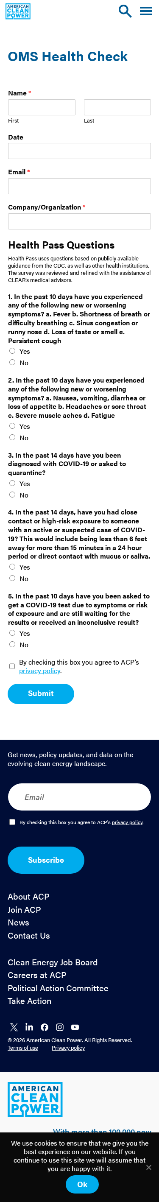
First (13, 120)
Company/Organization (47, 207)
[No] (148, 1167)
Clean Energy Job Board (53, 962)
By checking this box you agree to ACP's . (82, 822)
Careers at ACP (37, 975)
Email (19, 172)
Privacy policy (68, 1047)
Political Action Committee (58, 988)
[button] (146, 11)
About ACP (29, 896)
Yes (25, 351)
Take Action (29, 1000)
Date (15, 137)
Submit (41, 693)
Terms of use (23, 1047)
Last (89, 120)
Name (19, 93)
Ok (82, 1184)
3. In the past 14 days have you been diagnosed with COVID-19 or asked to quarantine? (67, 464)
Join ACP (24, 909)
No (24, 362)
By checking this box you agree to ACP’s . (79, 667)
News (18, 922)
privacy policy (39, 670)
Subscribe (46, 859)
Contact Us (29, 935)
